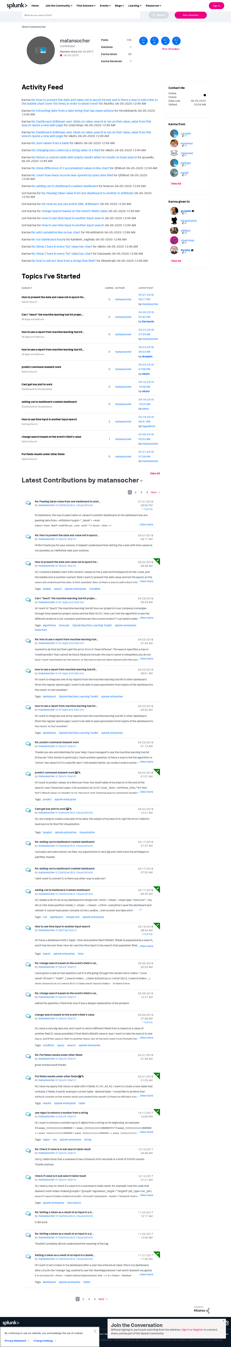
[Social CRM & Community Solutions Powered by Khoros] (201, 1309)
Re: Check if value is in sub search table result (63, 1149)
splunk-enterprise (75, 588)
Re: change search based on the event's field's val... (66, 963)
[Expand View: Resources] (160, 5)
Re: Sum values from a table (50, 143)
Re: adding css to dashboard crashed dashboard (64, 186)
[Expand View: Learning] (140, 5)
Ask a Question (191, 15)
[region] (49, 1337)
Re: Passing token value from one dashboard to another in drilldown (87, 193)
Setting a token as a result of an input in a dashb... (65, 1255)
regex (46, 1139)
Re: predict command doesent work (57, 742)
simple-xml (72, 917)
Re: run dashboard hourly (48, 239)
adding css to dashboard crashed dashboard (49, 401)
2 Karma (147, 934)
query (60, 1045)
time (81, 953)
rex (55, 1139)
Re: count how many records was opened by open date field (72, 175)
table (82, 1103)
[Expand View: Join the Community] (71, 5)
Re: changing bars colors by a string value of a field (65, 150)
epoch (58, 588)
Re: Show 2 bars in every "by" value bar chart (61, 246)
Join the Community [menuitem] (57, 5)
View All (155, 473)
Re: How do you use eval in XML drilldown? (70, 204)
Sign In (216, 5)
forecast (64, 625)
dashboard (49, 696)
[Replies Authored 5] (176, 41)
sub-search (74, 1202)
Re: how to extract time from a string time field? (63, 260)
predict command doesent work (41, 367)
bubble (47, 588)
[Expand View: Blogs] (123, 5)
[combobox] (95, 15)
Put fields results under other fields (43, 454)
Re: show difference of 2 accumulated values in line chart (70, 168)
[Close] (95, 1331)
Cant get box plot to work (37, 384)
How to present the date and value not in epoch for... (53, 297)
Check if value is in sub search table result (60, 1176)
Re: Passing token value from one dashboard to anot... (68, 501)
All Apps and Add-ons (33, 319)
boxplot (47, 832)
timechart (41, 630)
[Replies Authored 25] (154, 41)
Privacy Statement (15, 1340)
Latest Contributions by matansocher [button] (80, 480)
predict (47, 799)
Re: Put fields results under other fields (58, 1055)
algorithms (49, 625)
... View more (145, 524)
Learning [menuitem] (133, 5)
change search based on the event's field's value (75, 211)
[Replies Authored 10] (165, 41)
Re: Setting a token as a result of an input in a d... (64, 1212)
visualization (87, 832)
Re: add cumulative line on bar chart (55, 232)
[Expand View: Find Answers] (94, 5)
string (87, 1139)
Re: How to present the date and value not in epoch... (67, 535)
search (71, 1045)
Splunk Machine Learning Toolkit (92, 625)
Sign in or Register (192, 1329)
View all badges (170, 48)
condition (48, 1045)
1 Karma (147, 509)
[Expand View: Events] (109, 5)
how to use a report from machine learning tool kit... (53, 332)
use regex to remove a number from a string (61, 1112)
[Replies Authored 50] (143, 41)
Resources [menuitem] (152, 5)
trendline (94, 588)
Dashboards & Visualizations (37, 388)
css (45, 917)
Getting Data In (30, 423)
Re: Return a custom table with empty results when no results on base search (84, 157)
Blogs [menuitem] (118, 5)
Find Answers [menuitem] (85, 5)
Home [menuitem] (35, 5)
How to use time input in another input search (73, 218)
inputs (46, 953)
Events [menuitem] (104, 5)
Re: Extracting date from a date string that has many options (72, 110)
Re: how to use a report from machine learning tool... (66, 639)
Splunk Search (29, 301)
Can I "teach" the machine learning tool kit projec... (53, 314)
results (47, 1103)
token (86, 1282)
